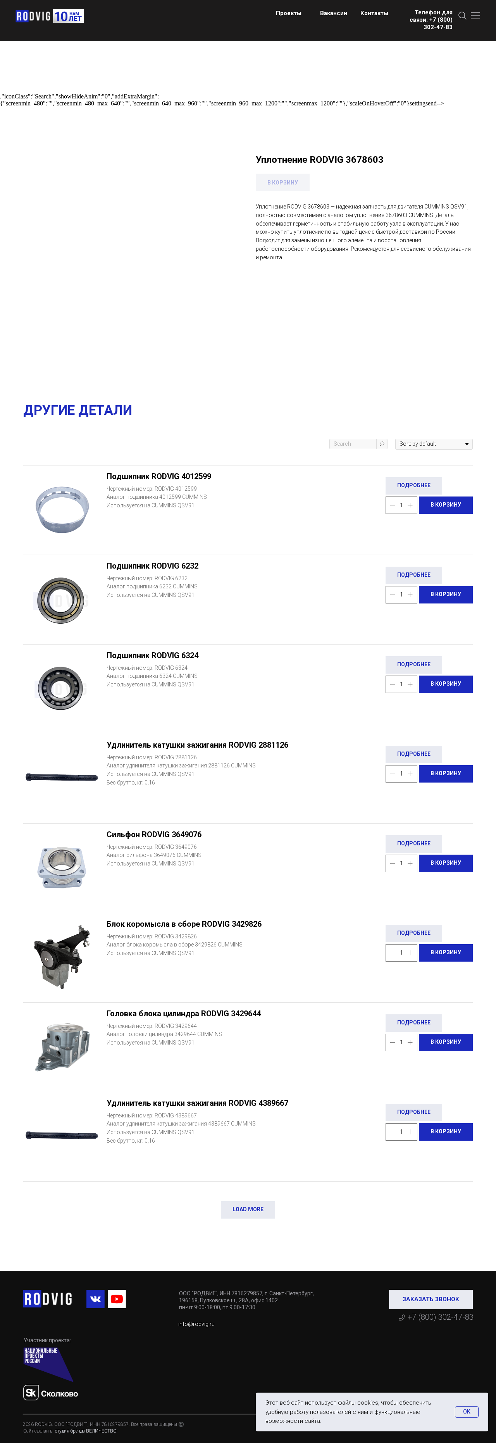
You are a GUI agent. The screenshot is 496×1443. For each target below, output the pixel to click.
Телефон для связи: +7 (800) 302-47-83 (431, 20)
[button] (431, 1299)
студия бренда (69, 1431)
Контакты (374, 13)
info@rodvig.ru (196, 1324)
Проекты (288, 13)
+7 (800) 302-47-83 (441, 1317)
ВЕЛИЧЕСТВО (101, 1431)
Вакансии (333, 13)
